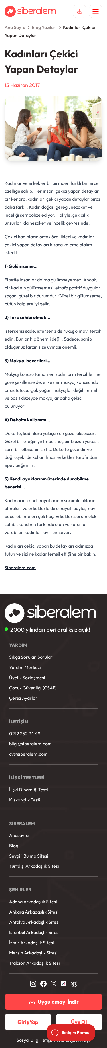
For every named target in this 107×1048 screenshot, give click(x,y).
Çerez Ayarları (24, 698)
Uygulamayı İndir (58, 1002)
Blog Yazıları (44, 27)
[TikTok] (63, 983)
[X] (53, 983)
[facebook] (43, 983)
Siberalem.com (20, 567)
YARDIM (18, 645)
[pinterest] (74, 983)
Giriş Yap (27, 1022)
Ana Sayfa (15, 27)
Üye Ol (79, 1022)
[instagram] (33, 983)
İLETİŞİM (19, 721)
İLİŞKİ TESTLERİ (27, 777)
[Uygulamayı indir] (79, 11)
